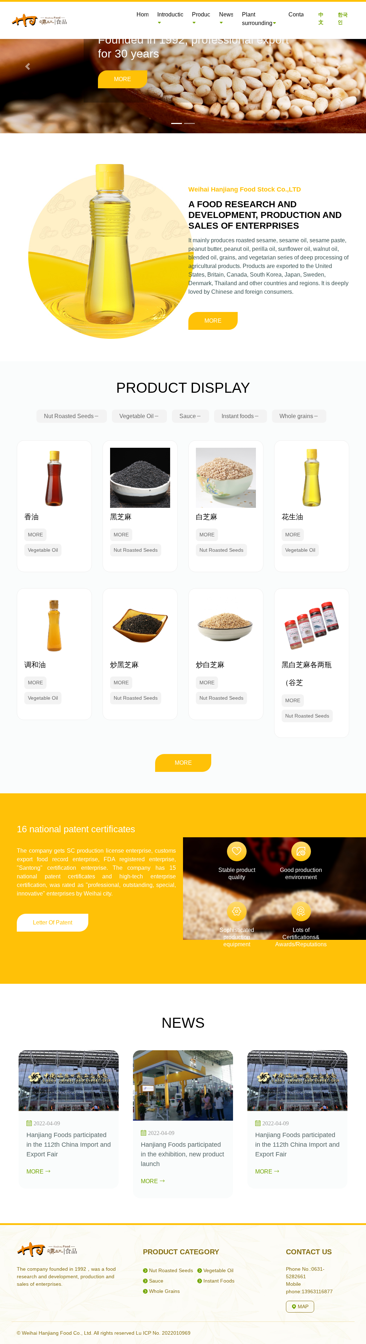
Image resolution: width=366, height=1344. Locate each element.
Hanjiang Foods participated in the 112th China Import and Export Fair (68, 1144)
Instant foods (238, 416)
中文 (320, 18)
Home (144, 14)
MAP (302, 1306)
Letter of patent (52, 922)
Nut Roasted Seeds (69, 416)
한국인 (343, 18)
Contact (298, 14)
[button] (27, 66)
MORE (122, 79)
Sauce (187, 416)
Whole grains (296, 416)
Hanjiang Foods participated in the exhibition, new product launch (182, 1154)
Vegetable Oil (136, 416)
